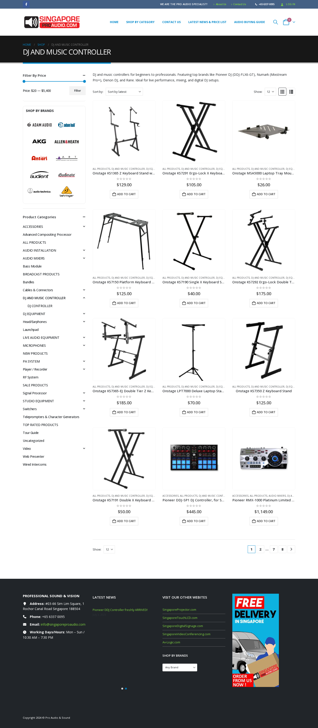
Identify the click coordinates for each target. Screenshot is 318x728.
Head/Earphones (35, 321)
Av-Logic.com (171, 642)
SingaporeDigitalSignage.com (182, 626)
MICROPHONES (34, 345)
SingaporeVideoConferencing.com (186, 634)
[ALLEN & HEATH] (66, 141)
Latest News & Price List (207, 22)
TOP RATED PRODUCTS (40, 425)
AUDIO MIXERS (277, 495)
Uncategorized (33, 440)
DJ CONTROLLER (39, 306)
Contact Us (239, 4)
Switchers (30, 409)
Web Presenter (33, 456)
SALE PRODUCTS (35, 385)
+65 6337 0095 (53, 616)
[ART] (66, 158)
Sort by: (98, 92)
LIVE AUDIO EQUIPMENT (41, 337)
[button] (275, 22)
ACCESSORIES (170, 495)
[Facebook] (26, 4)
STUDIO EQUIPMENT (38, 401)
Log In (290, 4)
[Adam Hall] (66, 125)
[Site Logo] (52, 22)
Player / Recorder (35, 369)
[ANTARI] (39, 158)
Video (27, 448)
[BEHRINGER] (66, 191)
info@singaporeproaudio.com (63, 624)
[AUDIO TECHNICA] (39, 191)
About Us (221, 4)
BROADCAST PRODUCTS (41, 274)
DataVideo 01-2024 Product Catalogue (119, 652)
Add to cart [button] (126, 194)
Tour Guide (31, 432)
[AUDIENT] (39, 175)
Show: (258, 92)
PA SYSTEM (31, 361)
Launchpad (30, 329)
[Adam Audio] (39, 125)
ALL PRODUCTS (101, 168)
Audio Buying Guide (249, 22)
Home (114, 22)
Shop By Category (140, 22)
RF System (30, 377)
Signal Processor (35, 393)
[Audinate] (66, 175)
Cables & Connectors (38, 290)
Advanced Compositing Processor (47, 234)
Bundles (28, 282)
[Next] (291, 549)
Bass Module (32, 266)
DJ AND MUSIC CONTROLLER (128, 168)
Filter (77, 91)
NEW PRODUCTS (35, 353)
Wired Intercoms (35, 464)
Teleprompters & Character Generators (51, 417)
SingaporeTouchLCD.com (179, 618)
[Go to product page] (124, 132)
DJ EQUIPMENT (154, 168)
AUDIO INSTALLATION (39, 250)
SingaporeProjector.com (179, 610)
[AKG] (39, 141)
